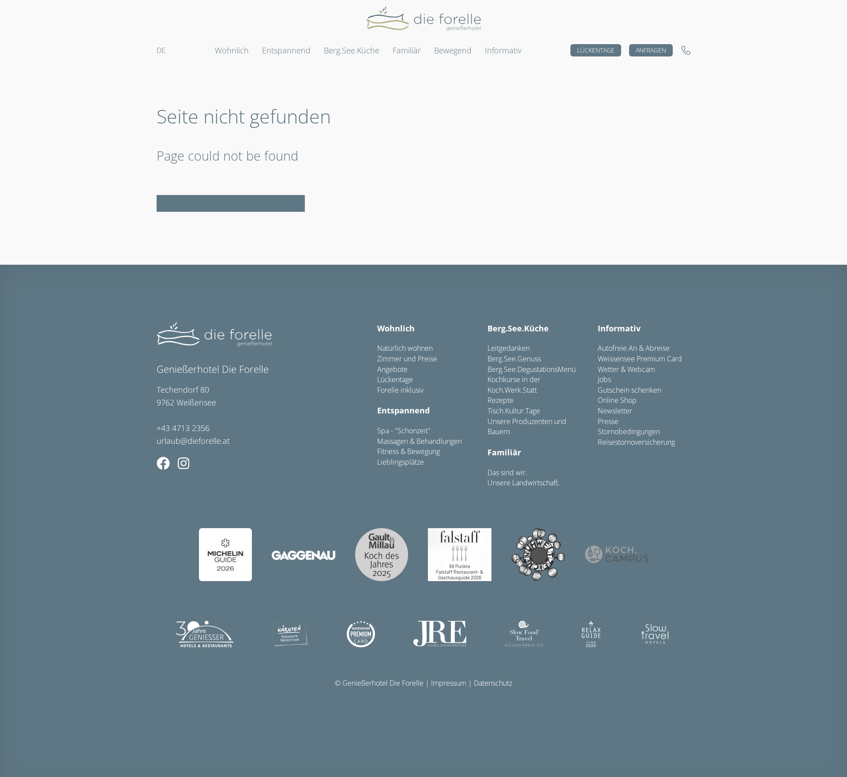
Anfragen (651, 50)
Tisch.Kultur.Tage (513, 411)
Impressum (448, 683)
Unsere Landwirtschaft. (523, 483)
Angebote (392, 369)
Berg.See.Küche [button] (351, 50)
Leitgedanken (508, 348)
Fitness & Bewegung (408, 451)
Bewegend (453, 50)
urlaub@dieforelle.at (193, 440)
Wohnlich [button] (232, 50)
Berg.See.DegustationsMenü (531, 369)
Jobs (604, 379)
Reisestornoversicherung (636, 442)
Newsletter (615, 411)
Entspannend (403, 410)
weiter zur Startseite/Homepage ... (231, 203)
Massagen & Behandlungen (419, 441)
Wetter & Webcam (626, 369)
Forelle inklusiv (400, 390)
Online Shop (617, 400)
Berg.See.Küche (518, 328)
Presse (608, 421)
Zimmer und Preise (407, 359)
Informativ (503, 50)
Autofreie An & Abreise (634, 348)
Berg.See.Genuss (514, 359)
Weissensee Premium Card (640, 359)
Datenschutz (493, 683)
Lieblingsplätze (400, 462)
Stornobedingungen (629, 431)
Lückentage (596, 50)
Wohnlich (396, 328)
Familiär (504, 452)
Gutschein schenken (629, 390)
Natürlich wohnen (405, 348)
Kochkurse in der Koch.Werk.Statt (513, 385)
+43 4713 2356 (183, 428)
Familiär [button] (407, 50)
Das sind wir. (507, 472)
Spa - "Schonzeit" (404, 430)
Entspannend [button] (286, 50)
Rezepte (500, 400)
